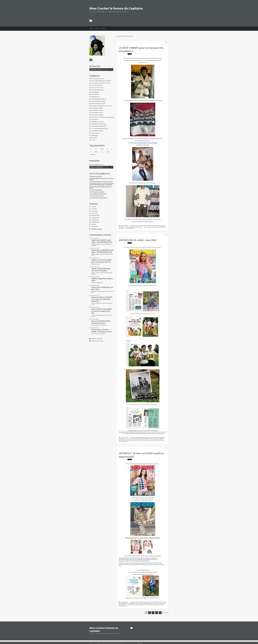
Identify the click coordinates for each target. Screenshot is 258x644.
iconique (153, 227)
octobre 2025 (94, 220)
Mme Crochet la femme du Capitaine (116, 8)
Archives (97, 28)
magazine (128, 440)
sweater (160, 227)
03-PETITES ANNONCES (97, 90)
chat (91, 152)
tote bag (156, 440)
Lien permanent (124, 225)
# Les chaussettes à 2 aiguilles (97, 192)
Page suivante (165, 612)
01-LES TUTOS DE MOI (97, 85)
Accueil (91, 28)
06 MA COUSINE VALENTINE (98, 103)
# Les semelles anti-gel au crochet (97, 194)
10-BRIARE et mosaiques (97, 122)
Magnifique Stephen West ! (102, 279)
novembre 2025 (95, 217)
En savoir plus (140, 642)
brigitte (94, 240)
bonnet (102, 152)
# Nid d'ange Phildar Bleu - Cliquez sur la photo (101, 181)
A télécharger (94, 135)
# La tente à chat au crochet (96, 195)
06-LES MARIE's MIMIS (96, 108)
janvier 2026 (94, 213)
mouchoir (151, 440)
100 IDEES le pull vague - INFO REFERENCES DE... (102, 241)
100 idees (124, 440)
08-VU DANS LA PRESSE (97, 115)
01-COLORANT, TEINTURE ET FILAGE (100, 83)
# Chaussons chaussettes (95, 176)
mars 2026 (94, 209)
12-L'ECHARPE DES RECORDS (98, 126)
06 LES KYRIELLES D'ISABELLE (98, 99)
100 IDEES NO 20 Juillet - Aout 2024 (137, 240)
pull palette (161, 604)
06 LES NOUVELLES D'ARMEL (98, 101)
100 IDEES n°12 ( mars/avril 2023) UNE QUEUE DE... (101, 299)
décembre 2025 (95, 215)
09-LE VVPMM (94, 119)
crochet (102, 149)
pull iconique (150, 604)
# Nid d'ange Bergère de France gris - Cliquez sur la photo (101, 179)
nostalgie (155, 604)
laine (112, 149)
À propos (103, 28)
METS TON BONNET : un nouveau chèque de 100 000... (102, 311)
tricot (96, 152)
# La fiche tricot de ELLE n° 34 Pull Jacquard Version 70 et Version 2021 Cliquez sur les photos (101, 184)
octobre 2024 (94, 226)
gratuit (108, 152)
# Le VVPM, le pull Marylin (95, 190)
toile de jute (161, 440)
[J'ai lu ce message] (256, 642)
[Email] (90, 20)
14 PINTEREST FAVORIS (97, 131)
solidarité (92, 154)
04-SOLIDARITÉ (95, 92)
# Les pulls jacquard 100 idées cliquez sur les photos (100, 187)
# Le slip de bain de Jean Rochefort (98, 197)
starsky (148, 227)
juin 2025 (93, 224)
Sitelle (93, 260)
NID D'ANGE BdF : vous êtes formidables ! (101, 270)
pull (146, 604)
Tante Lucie (95, 287)
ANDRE (93, 269)
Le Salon (93, 140)
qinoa (93, 309)
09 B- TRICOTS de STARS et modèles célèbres (102, 117)
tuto (107, 149)
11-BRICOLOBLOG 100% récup (98, 124)
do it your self (139, 440)
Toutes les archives (96, 229)
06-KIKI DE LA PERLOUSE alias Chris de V (101, 106)
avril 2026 (93, 206)
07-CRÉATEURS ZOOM (96, 110)
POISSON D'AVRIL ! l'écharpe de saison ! (101, 322)
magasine (133, 440)
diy (91, 149)
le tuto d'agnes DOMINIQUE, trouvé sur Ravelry (145, 143)
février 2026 (94, 211)
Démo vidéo (94, 137)
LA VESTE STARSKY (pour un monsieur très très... (101, 261)
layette (96, 149)
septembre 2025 (95, 222)
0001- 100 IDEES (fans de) (97, 78)
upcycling (147, 440)
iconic (156, 227)
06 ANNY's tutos (95, 97)
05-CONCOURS (94, 94)
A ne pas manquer (95, 133)
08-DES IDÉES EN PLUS (97, 112)
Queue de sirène (97, 297)
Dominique (95, 250)
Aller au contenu (4, 1)
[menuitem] (92, 28)
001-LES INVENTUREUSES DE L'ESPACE (101, 81)
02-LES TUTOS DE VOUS (97, 87)
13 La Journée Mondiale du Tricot (99, 128)
